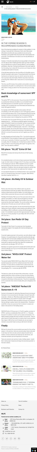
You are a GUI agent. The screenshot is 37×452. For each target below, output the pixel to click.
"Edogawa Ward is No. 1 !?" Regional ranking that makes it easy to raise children (24, 383)
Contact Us (21, 409)
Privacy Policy (4, 405)
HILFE (3, 414)
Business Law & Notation (7, 409)
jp (34, 1)
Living (16, 7)
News (19, 405)
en (30, 1)
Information (9, 7)
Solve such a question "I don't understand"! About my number (23, 357)
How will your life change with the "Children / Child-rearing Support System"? (23, 370)
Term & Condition (22, 401)
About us (3, 401)
